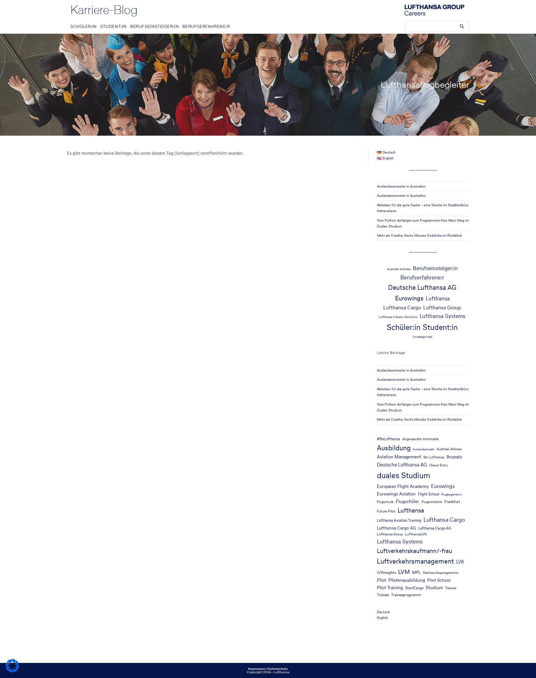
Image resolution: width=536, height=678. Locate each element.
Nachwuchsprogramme (440, 572)
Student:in (440, 327)
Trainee (450, 588)
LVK (460, 562)
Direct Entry (438, 465)
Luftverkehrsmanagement (415, 561)
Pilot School (439, 580)
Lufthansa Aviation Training (399, 520)
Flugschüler (407, 501)
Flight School (428, 494)
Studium (434, 587)
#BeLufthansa (388, 439)
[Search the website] (436, 26)
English (382, 617)
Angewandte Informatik (420, 439)
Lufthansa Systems (442, 316)
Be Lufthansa (433, 457)
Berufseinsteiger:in (435, 268)
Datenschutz (277, 669)
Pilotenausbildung (406, 580)
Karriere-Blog (104, 9)
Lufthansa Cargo (402, 307)
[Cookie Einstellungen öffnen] (12, 671)
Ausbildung (394, 447)
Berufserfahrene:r (422, 277)
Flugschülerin (432, 501)
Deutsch (383, 612)
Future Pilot (386, 511)
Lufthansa (438, 298)
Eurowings (409, 298)
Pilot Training (390, 587)
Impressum (256, 669)
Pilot (381, 580)
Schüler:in (403, 327)
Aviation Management (399, 457)
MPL (416, 572)
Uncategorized (422, 337)
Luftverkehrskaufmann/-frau (414, 551)
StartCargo (414, 588)
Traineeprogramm (406, 595)
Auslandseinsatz (423, 449)
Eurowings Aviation (396, 494)
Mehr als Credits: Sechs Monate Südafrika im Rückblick (419, 235)
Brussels (454, 457)
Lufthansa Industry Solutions (398, 317)
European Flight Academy (403, 486)
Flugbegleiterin (451, 494)
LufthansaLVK (416, 534)
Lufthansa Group (442, 307)
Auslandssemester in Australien (401, 186)
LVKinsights (386, 572)
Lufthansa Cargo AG (396, 528)
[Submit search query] (462, 26)
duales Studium (403, 475)
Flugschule (385, 501)
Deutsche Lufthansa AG (422, 287)
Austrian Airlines (399, 269)
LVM (404, 571)
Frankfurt (452, 501)
